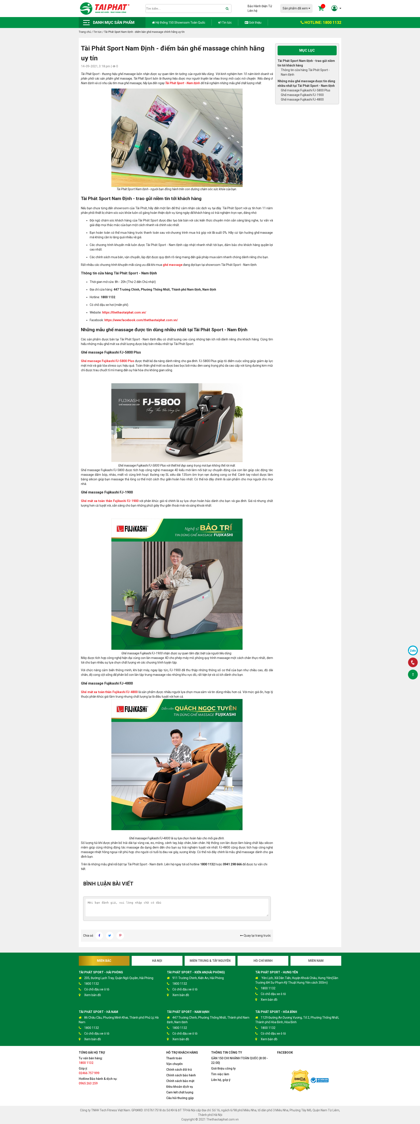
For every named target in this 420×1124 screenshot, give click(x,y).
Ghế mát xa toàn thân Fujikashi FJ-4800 (109, 692)
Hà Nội (157, 960)
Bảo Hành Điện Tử (260, 6)
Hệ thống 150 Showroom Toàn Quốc (180, 22)
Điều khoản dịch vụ (179, 1086)
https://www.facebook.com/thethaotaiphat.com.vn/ (141, 320)
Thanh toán (174, 1058)
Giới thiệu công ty (223, 1068)
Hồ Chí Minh (263, 960)
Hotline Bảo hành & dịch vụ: (98, 1081)
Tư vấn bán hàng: (91, 1060)
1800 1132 (91, 983)
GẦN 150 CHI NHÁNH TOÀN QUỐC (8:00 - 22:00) (239, 1060)
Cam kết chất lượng (179, 1092)
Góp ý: (89, 1071)
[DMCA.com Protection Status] (300, 1081)
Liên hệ (252, 10)
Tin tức (226, 22)
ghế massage (172, 265)
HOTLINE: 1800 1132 (322, 22)
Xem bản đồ (92, 995)
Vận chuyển (174, 1064)
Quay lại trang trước (257, 935)
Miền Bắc (104, 960)
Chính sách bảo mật (180, 1081)
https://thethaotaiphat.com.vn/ (124, 312)
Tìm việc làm (220, 1074)
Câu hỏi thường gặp (180, 1098)
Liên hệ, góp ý (220, 1080)
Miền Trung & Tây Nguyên (210, 960)
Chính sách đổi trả (179, 1069)
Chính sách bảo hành (181, 1075)
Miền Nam (316, 960)
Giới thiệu (254, 22)
